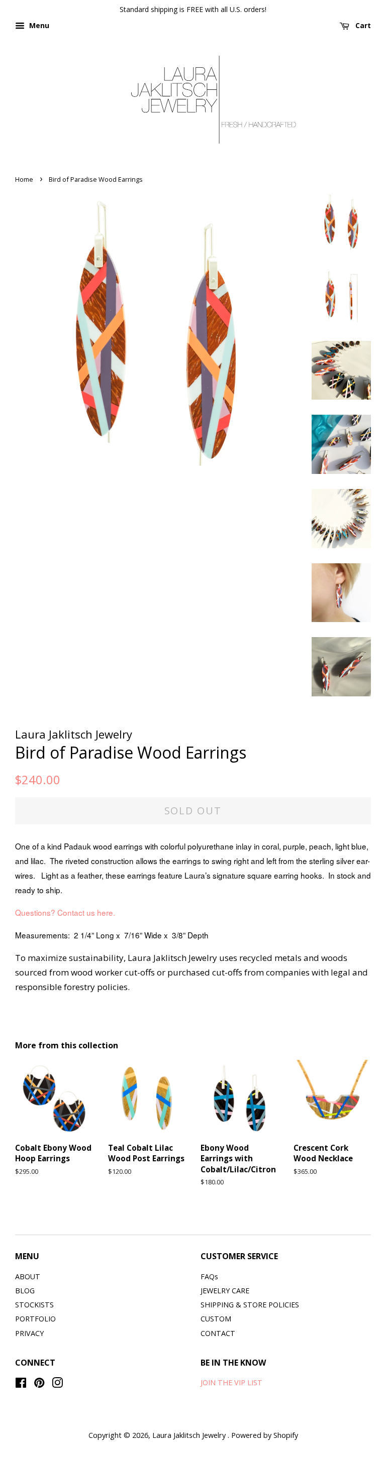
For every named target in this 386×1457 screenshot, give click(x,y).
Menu (38, 25)
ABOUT (27, 1276)
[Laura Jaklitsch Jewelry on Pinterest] (39, 1384)
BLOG (25, 1290)
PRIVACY (29, 1333)
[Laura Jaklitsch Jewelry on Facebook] (21, 1384)
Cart (362, 25)
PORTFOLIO (35, 1318)
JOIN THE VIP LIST (231, 1382)
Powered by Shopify (264, 1435)
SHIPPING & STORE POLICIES (250, 1304)
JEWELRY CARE (225, 1290)
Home (24, 179)
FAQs (209, 1276)
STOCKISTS (34, 1304)
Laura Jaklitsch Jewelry (190, 1435)
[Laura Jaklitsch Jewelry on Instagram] (57, 1384)
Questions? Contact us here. (65, 912)
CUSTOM (216, 1318)
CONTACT (218, 1333)
